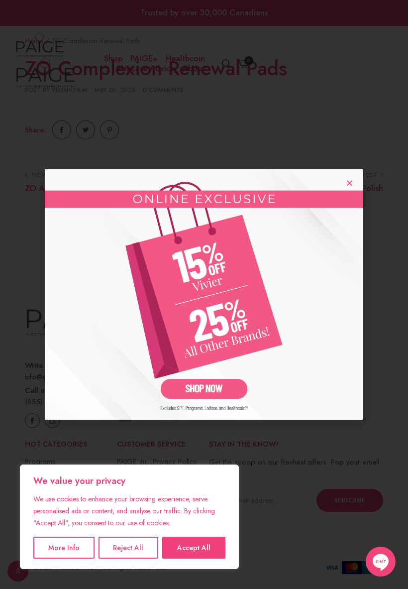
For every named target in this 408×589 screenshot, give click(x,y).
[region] (129, 517)
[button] (349, 183)
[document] (204, 294)
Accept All (193, 548)
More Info (64, 548)
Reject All (128, 548)
